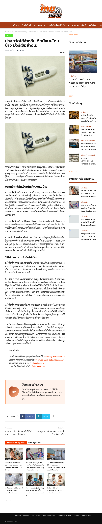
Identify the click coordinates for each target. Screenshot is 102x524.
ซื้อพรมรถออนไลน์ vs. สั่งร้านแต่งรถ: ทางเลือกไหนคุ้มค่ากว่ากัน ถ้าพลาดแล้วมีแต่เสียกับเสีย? (88, 151)
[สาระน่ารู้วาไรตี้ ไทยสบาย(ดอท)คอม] (51, 11)
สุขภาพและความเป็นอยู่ (19, 31)
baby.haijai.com (38, 366)
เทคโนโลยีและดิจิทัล (56, 25)
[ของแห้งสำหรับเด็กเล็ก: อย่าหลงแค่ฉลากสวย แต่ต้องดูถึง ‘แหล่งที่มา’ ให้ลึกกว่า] (14, 454)
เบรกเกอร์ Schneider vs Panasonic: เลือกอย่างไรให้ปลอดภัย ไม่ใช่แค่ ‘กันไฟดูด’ (88, 164)
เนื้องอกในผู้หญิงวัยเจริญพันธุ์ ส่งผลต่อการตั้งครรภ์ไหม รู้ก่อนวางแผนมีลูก (35, 492)
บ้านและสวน (39, 25)
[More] (53, 416)
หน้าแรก (16, 25)
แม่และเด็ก (32, 31)
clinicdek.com (37, 363)
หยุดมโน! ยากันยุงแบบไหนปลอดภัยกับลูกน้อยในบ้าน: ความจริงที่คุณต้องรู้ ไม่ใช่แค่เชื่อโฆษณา (35, 466)
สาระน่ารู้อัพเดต (34, 442)
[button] (94, 25)
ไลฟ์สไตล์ (27, 25)
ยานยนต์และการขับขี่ (77, 25)
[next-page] (10, 500)
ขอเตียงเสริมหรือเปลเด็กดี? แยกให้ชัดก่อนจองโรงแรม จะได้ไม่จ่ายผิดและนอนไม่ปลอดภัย (56, 466)
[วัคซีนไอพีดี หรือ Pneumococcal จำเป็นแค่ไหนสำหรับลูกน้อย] (56, 479)
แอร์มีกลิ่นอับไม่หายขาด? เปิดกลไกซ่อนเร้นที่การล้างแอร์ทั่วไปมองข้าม (88, 119)
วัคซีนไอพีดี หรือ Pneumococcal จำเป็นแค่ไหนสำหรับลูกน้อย (55, 490)
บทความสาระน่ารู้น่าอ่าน (15, 442)
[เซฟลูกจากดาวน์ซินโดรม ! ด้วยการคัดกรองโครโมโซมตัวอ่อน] (14, 479)
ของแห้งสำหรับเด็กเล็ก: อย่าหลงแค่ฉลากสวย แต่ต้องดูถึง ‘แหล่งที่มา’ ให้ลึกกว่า (13, 466)
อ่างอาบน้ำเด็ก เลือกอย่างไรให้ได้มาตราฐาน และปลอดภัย (18, 432)
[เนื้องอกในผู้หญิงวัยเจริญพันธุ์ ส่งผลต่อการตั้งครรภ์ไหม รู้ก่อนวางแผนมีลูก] (35, 479)
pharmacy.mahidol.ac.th (54, 356)
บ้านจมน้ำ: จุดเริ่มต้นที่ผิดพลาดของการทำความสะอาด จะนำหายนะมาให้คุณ (82, 83)
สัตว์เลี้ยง (76, 516)
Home (7, 31)
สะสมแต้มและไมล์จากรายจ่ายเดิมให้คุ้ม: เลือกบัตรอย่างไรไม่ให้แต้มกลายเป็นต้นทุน (88, 135)
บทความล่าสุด (86, 516)
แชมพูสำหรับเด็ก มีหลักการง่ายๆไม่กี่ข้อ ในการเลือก (51, 432)
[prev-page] (6, 500)
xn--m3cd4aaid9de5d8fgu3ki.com (49, 359)
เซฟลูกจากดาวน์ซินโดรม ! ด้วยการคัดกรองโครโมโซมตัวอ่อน (14, 490)
